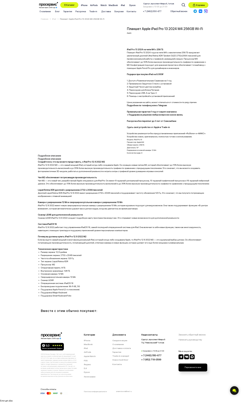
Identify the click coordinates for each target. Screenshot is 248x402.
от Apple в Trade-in (160, 127)
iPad (54, 19)
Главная (44, 19)
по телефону (145, 105)
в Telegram (161, 105)
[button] (69, 5)
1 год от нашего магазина (164, 112)
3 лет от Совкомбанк (165, 121)
